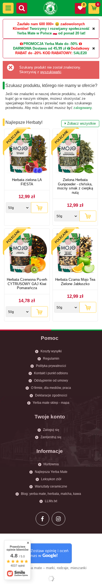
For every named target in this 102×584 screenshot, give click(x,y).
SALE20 (80, 53)
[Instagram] (58, 518)
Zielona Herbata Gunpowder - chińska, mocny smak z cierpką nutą (75, 186)
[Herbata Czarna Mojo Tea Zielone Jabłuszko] (75, 254)
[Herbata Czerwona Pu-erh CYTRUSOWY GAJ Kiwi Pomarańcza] (27, 254)
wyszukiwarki (50, 72)
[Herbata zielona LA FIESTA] (27, 154)
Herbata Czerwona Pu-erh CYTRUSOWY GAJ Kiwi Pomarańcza (27, 284)
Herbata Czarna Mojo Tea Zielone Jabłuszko (75, 282)
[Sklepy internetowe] (51, 578)
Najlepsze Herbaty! (50, 122)
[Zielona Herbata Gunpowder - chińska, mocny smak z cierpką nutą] (75, 154)
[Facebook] (42, 518)
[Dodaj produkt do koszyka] (39, 207)
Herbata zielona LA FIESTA (27, 182)
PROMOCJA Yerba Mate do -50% (50, 44)
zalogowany (82, 108)
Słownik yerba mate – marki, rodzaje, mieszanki (48, 568)
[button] (8, 8)
